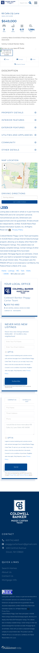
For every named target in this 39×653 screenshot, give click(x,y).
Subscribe (16, 381)
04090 (6, 274)
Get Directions (19, 202)
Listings (11, 271)
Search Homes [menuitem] (9, 568)
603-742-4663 (12, 305)
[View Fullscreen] (4, 173)
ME (17, 271)
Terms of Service (24, 475)
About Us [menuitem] (6, 572)
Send (16, 467)
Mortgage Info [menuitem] (9, 580)
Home (4, 271)
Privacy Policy (17, 230)
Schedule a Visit (27, 400)
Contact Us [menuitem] (7, 576)
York (22, 271)
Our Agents (17, 310)
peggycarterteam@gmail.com (21, 544)
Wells (28, 271)
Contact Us (8, 310)
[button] (30, 3)
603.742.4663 (12, 540)
